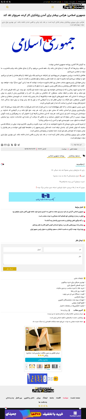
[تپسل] (6, 408)
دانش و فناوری (29, 398)
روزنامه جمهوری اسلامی (56, 156)
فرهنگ (45, 398)
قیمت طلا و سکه (55, 2)
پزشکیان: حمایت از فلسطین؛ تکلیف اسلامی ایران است (66, 318)
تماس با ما (72, 2)
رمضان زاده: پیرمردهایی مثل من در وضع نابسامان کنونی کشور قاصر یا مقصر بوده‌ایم (58, 225)
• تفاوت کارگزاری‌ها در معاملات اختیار (72, 305)
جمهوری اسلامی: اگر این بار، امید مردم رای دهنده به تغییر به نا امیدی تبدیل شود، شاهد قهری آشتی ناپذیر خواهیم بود (47, 212)
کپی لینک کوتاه (77, 144)
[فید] (10, 1)
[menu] (52, 7)
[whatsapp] (8, 144)
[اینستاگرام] (4, 1)
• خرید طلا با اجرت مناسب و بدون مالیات (70, 288)
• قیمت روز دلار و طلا (78, 291)
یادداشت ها (43, 402)
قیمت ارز (46, 2)
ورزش (39, 398)
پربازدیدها (64, 310)
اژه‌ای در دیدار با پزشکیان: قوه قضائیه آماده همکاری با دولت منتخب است (61, 216)
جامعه (52, 398)
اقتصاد (58, 398)
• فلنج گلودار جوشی (78, 303)
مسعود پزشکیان (74, 156)
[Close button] (80, 408)
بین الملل (19, 398)
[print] (2, 145)
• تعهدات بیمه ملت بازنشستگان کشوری (71, 300)
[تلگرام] (7, 1)
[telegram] (18, 144)
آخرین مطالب (78, 310)
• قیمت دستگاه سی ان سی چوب (74, 294)
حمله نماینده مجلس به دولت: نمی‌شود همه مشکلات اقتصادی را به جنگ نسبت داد (58, 321)
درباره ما (66, 2)
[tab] (79, 310)
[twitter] (12, 144)
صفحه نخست (75, 398)
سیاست (64, 149)
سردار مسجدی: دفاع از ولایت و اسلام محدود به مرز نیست (65, 314)
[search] (7, 7)
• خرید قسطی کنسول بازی (76, 285)
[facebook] (15, 144)
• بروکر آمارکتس (79, 297)
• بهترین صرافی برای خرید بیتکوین (73, 282)
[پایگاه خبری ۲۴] (73, 9)
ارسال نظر (10, 269)
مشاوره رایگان (43, 360)
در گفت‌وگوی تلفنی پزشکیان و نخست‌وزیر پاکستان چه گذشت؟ (64, 220)
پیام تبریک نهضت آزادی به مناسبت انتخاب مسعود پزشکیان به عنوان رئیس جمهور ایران (56, 229)
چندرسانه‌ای (10, 398)
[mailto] (5, 145)
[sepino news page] (47, 201)
